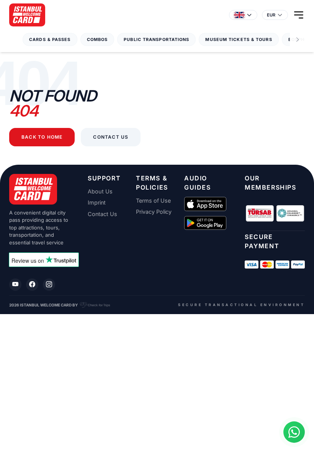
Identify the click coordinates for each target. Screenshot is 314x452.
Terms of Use (153, 201)
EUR (271, 15)
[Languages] (243, 15)
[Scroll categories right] (297, 39)
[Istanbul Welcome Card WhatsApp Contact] (294, 432)
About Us (100, 191)
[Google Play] (205, 223)
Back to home (41, 137)
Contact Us (110, 137)
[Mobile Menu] (299, 15)
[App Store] (205, 204)
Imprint (97, 203)
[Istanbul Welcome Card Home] (39, 189)
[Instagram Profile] (49, 284)
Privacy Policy (154, 212)
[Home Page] (27, 14)
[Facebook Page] (32, 284)
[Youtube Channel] (15, 284)
